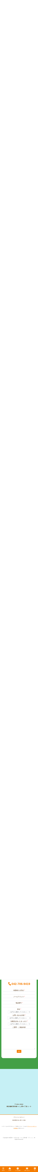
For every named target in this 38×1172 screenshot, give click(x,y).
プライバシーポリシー (19, 1117)
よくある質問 (17, 1170)
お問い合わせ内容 (19, 1015)
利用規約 (16, 1128)
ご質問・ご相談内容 (19, 1027)
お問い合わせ (27, 1170)
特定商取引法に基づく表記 (19, 1120)
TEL (35, 1170)
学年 (19, 1009)
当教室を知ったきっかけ (19, 1021)
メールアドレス (19, 996)
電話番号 (19, 1003)
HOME (9, 1170)
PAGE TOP (33, 1161)
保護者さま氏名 (19, 990)
